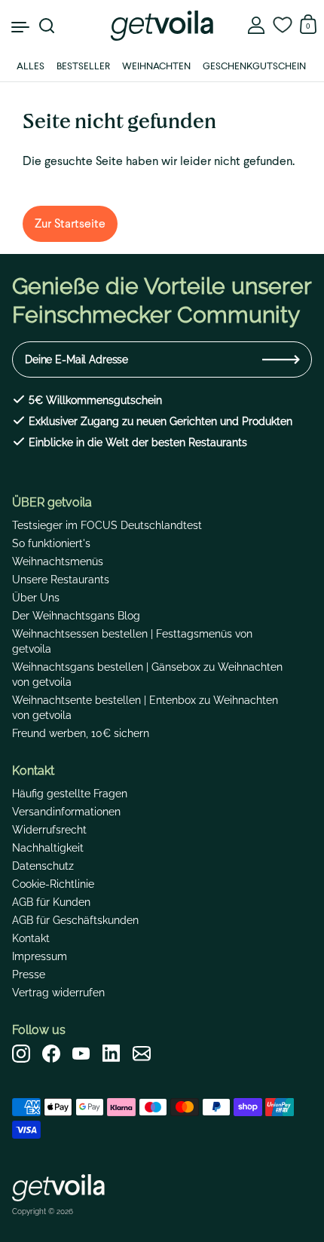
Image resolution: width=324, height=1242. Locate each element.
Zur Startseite (70, 223)
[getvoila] (162, 26)
